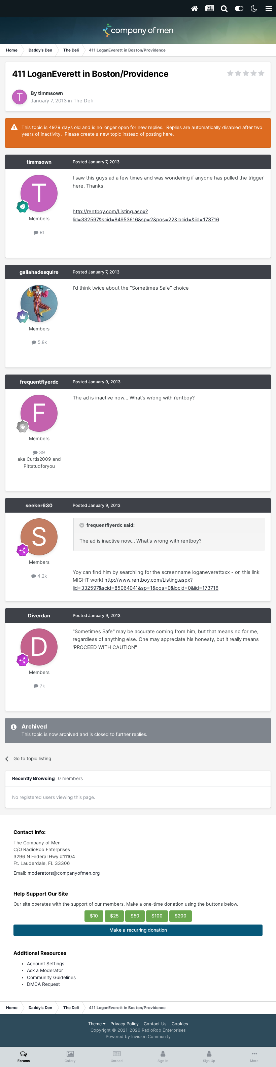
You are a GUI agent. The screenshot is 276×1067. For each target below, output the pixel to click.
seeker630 (39, 506)
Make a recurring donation (138, 930)
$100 (157, 915)
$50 (135, 915)
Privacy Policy (124, 1023)
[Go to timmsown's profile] (19, 97)
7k (41, 685)
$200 (180, 915)
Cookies (180, 1023)
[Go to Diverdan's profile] (39, 647)
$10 (94, 915)
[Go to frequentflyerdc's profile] (39, 413)
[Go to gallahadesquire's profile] (39, 303)
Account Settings (45, 963)
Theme (95, 1023)
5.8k (41, 342)
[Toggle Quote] (82, 525)
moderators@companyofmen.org (64, 873)
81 (41, 232)
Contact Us (155, 1023)
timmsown (50, 93)
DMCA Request (43, 984)
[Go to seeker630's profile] (39, 536)
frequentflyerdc (39, 382)
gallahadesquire (39, 272)
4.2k (41, 576)
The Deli (83, 101)
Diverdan (39, 616)
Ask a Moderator (45, 970)
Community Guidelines (51, 977)
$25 (114, 915)
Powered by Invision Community (138, 1036)
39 (41, 452)
